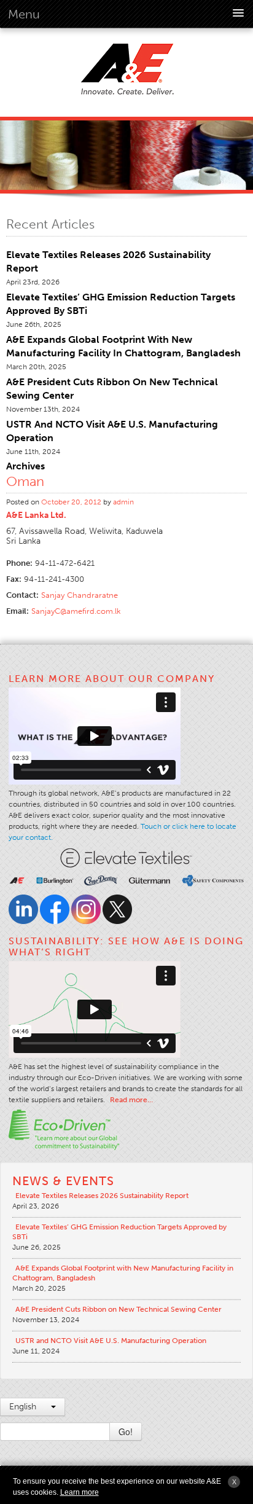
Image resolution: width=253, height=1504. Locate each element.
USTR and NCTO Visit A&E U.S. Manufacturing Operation (110, 1340)
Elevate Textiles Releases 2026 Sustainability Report (102, 1195)
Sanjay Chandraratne (79, 595)
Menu (24, 14)
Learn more (79, 1492)
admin (123, 502)
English (24, 1406)
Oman (25, 481)
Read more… (131, 1099)
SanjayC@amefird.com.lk (76, 611)
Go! (126, 1431)
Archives (25, 466)
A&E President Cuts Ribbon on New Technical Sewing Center (118, 1309)
